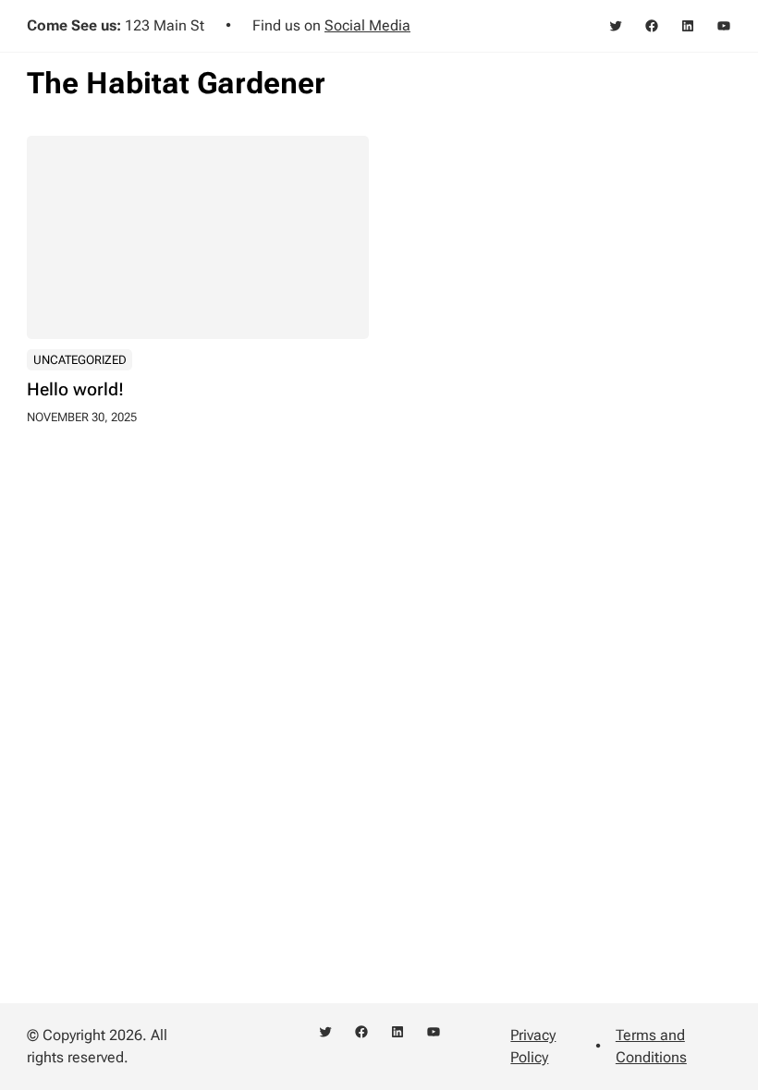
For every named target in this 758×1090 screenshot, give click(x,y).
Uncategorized (80, 360)
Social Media (367, 25)
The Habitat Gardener (176, 83)
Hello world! (75, 390)
